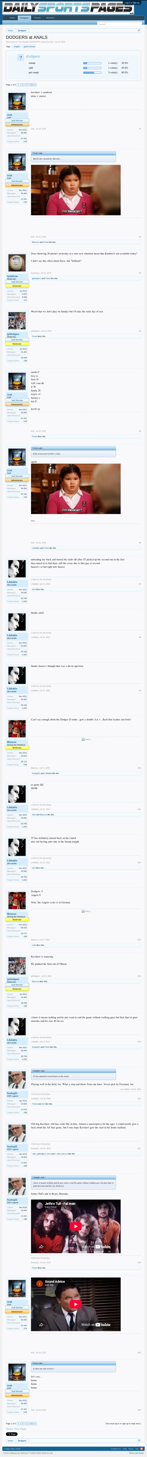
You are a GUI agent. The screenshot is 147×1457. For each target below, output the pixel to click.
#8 (140, 637)
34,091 (24, 593)
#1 (140, 129)
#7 (140, 584)
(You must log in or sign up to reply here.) (123, 1423)
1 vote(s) (112, 63)
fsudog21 (36, 773)
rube (34, 945)
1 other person (61, 1154)
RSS (141, 1449)
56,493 (24, 133)
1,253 (24, 601)
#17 (139, 1148)
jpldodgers (36, 278)
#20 (139, 1410)
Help (125, 1449)
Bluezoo (35, 242)
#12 (139, 862)
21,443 (24, 352)
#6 (140, 543)
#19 (139, 1353)
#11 (139, 809)
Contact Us (116, 1449)
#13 (139, 940)
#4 (140, 331)
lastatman (12, 276)
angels (17, 46)
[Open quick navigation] (139, 30)
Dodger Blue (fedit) (12, 1449)
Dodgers (24, 18)
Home (12, 18)
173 (25, 300)
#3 (140, 273)
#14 (139, 976)
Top (137, 1449)
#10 (139, 768)
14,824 (24, 1104)
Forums (37, 18)
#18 (139, 1262)
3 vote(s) (112, 72)
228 (25, 765)
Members (50, 18)
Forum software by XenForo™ (28, 1453)
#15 (139, 1042)
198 (25, 361)
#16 (139, 1098)
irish (51, 42)
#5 (140, 431)
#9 (140, 690)
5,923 (24, 294)
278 (25, 141)
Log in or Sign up (132, 3)
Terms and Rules (136, 1453)
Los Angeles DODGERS (29, 42)
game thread (29, 46)
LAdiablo (35, 548)
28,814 (24, 756)
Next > (33, 85)
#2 (140, 237)
